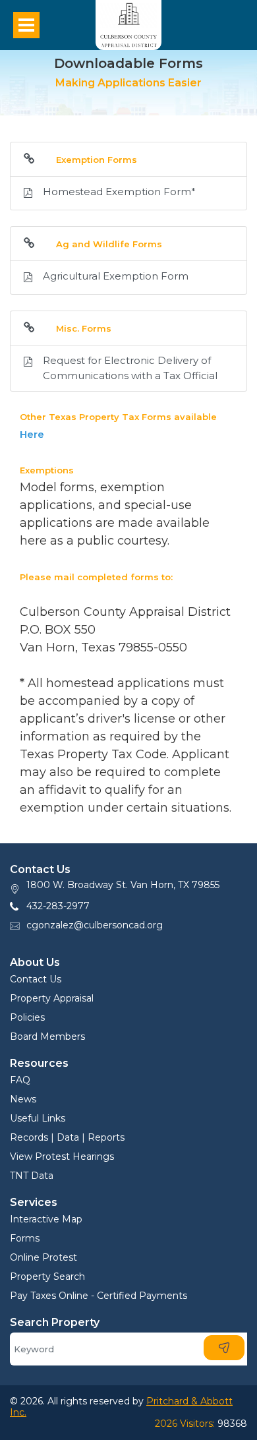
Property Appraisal (52, 998)
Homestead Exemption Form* (119, 191)
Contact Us (35, 979)
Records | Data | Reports (67, 1137)
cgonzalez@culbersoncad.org (94, 925)
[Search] (224, 1347)
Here (32, 434)
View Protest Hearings (62, 1156)
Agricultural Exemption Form (115, 276)
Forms (25, 1238)
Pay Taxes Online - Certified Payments (98, 1296)
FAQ (20, 1080)
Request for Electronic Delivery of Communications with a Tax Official (130, 368)
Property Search (47, 1276)
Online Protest (43, 1257)
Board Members (47, 1036)
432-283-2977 (58, 906)
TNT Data (31, 1176)
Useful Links (37, 1118)
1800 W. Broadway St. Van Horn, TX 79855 (122, 885)
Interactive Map (46, 1219)
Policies (27, 1017)
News (23, 1099)
